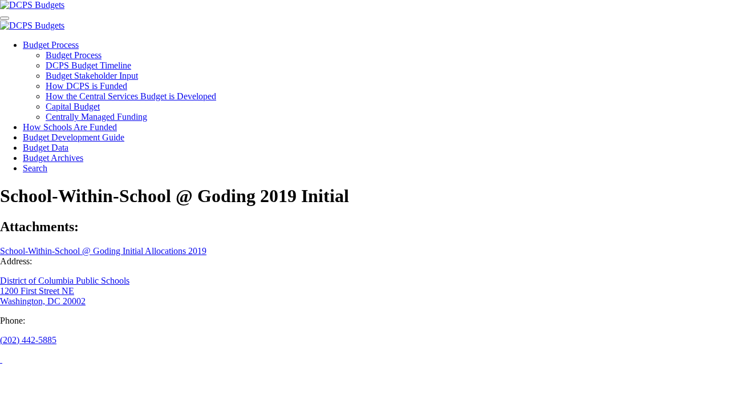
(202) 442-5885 (28, 340)
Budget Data (45, 147)
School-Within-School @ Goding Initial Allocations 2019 (103, 251)
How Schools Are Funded (70, 127)
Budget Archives (53, 158)
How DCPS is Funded (86, 86)
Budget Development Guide (73, 137)
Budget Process (51, 45)
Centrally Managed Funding (96, 117)
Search (35, 168)
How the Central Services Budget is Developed (131, 96)
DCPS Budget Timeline (88, 65)
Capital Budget (73, 106)
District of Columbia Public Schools (64, 280)
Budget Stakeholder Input (92, 75)
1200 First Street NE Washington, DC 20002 (43, 296)
